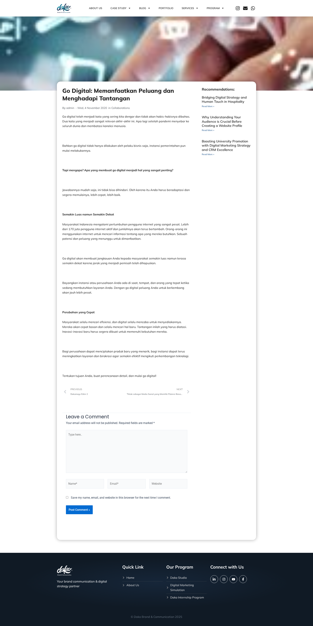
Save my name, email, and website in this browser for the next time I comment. (121, 497)
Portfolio (166, 8)
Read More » (208, 106)
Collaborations (120, 108)
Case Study (118, 8)
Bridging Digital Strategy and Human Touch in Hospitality (224, 99)
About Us (95, 8)
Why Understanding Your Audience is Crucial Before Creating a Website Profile (222, 121)
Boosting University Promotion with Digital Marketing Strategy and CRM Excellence (226, 145)
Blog (142, 8)
